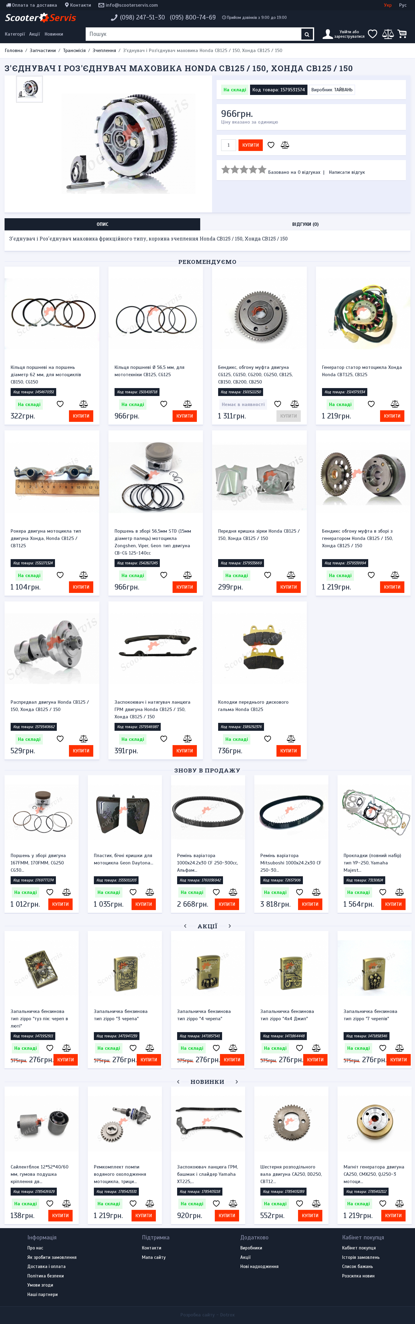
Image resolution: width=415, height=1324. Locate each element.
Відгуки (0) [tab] (305, 224)
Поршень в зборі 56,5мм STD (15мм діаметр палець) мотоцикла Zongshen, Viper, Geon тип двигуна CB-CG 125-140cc (153, 542)
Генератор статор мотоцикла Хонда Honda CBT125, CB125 (362, 371)
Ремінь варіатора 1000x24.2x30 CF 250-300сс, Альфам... (207, 863)
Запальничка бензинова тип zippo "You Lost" (287, 1015)
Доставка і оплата (46, 1266)
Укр (388, 5)
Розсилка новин (358, 1276)
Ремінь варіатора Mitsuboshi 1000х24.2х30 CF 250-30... (290, 863)
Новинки (54, 34)
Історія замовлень (361, 1257)
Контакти (80, 5)
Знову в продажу (207, 770)
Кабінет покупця (359, 1248)
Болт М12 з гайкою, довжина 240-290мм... (202, 1170)
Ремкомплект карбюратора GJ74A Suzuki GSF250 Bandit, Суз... (124, 1174)
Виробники (251, 1248)
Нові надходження (259, 1266)
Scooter (40, 18)
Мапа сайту (154, 1257)
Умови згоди (40, 1285)
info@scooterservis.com (132, 5)
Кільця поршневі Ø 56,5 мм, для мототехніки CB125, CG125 (149, 371)
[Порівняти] (284, 145)
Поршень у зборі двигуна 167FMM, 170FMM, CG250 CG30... (38, 863)
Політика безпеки (45, 1276)
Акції (34, 34)
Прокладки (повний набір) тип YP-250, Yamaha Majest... (372, 863)
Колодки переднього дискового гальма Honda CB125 (253, 706)
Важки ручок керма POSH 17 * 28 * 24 (42, 1015)
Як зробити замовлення (52, 1257)
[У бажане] (270, 145)
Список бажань (357, 1266)
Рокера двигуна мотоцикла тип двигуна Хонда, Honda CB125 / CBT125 (46, 538)
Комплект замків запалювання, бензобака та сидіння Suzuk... (374, 1174)
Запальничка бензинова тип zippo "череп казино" (371, 1015)
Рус (402, 5)
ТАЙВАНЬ (343, 90)
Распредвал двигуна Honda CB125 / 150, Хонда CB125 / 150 (50, 706)
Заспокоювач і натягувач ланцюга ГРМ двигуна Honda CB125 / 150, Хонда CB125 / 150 (152, 709)
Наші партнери (42, 1294)
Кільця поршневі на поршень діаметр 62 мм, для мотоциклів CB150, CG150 (46, 374)
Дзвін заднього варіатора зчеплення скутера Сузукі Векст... (288, 1174)
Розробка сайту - (207, 1315)
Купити (250, 145)
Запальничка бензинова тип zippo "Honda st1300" (204, 1015)
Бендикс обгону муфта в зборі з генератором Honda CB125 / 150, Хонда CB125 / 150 (357, 538)
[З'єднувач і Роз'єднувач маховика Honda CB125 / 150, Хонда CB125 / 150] (128, 143)
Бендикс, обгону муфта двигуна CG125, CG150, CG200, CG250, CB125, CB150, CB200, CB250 (255, 374)
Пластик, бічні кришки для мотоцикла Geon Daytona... (123, 859)
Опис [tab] (102, 224)
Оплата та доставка (34, 5)
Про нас (35, 1248)
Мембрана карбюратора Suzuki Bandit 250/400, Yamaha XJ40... (37, 1174)
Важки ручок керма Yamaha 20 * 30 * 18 (125, 1015)
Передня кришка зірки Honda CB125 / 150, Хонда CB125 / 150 (259, 534)
